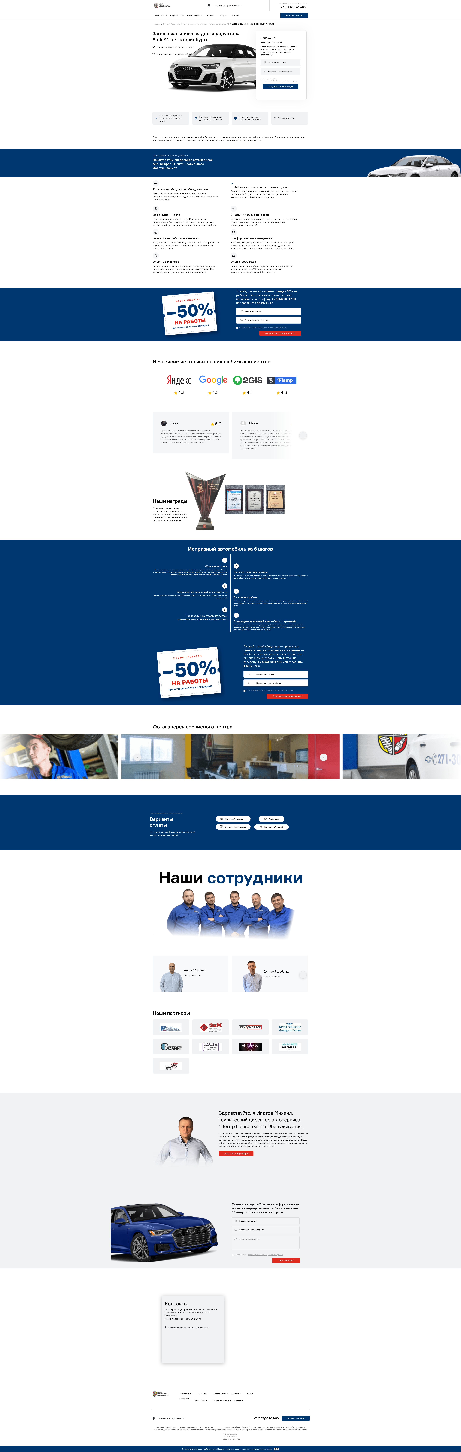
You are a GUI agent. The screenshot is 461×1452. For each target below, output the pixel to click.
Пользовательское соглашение (228, 1400)
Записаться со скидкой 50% (280, 333)
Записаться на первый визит (287, 696)
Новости (210, 15)
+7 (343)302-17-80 (293, 7)
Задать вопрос (286, 1260)
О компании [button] (158, 15)
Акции (223, 15)
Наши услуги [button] (193, 15)
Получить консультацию (280, 86)
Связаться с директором (236, 1153)
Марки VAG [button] (175, 15)
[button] (303, 435)
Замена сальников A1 (218, 24)
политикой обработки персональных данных (280, 81)
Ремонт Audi (169, 24)
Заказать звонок (294, 15)
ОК (276, 1449)
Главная (156, 24)
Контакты (237, 15)
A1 (178, 24)
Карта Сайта (201, 1400)
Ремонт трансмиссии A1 (194, 24)
